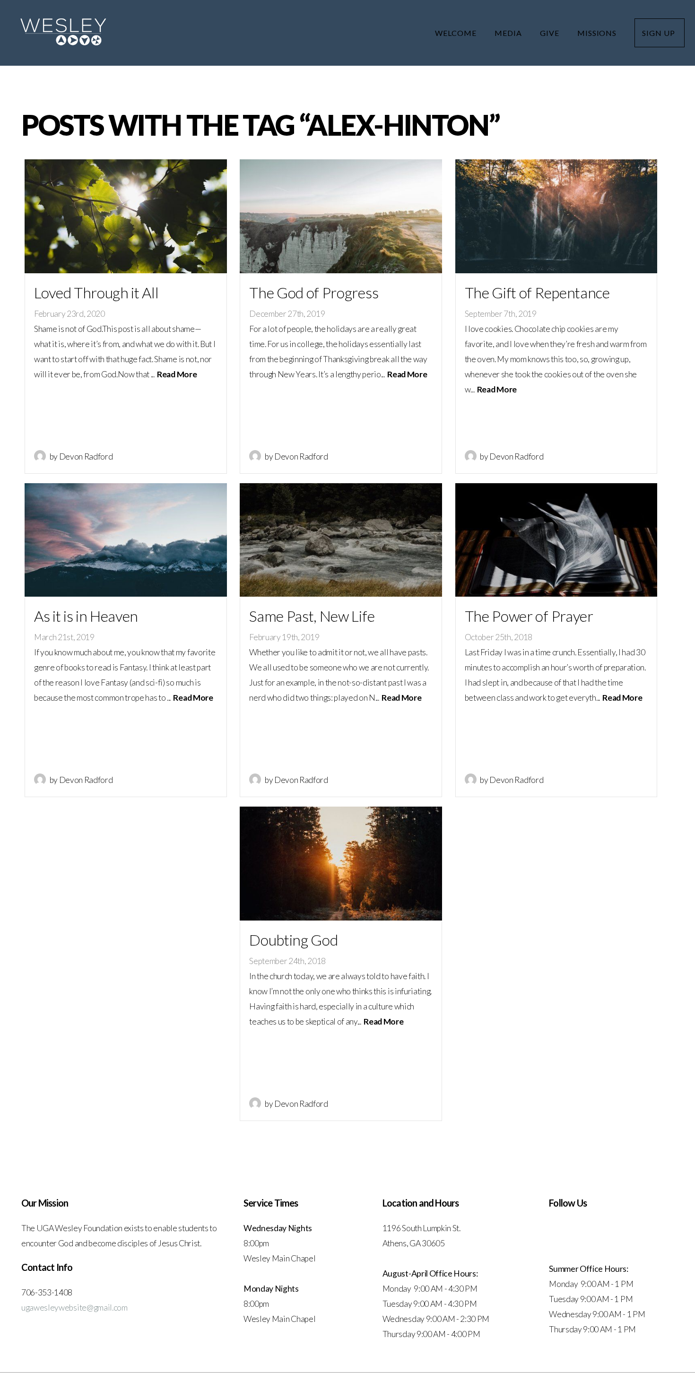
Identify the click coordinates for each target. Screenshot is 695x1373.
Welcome (456, 32)
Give (550, 32)
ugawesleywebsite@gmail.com (74, 1307)
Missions (598, 32)
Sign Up (659, 32)
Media (509, 32)
